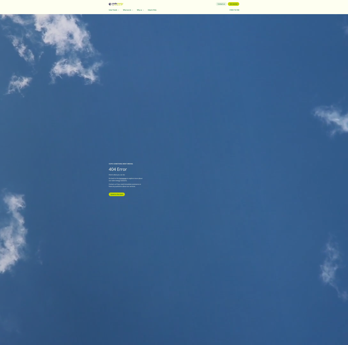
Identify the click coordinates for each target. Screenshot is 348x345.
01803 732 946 (234, 10)
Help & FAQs (152, 10)
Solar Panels (113, 10)
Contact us (221, 4)
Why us (139, 10)
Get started (233, 4)
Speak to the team (117, 194)
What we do (127, 10)
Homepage (123, 178)
